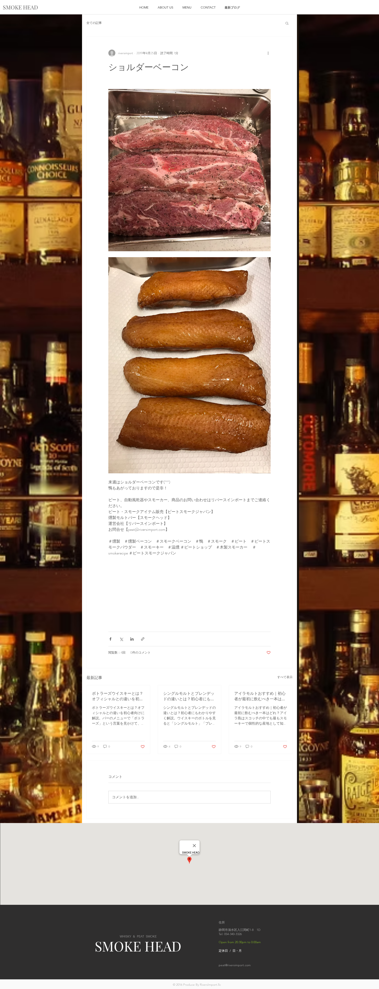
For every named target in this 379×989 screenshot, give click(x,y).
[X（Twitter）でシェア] (121, 639)
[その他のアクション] (268, 53)
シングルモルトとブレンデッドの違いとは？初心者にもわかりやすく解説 (189, 696)
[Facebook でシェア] (110, 639)
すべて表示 (285, 677)
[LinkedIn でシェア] (132, 639)
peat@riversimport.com (235, 965)
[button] (287, 23)
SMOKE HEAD (138, 946)
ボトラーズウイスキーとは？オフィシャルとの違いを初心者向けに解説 (117, 696)
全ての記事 (94, 23)
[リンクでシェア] (143, 639)
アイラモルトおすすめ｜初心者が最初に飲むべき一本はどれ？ (260, 696)
